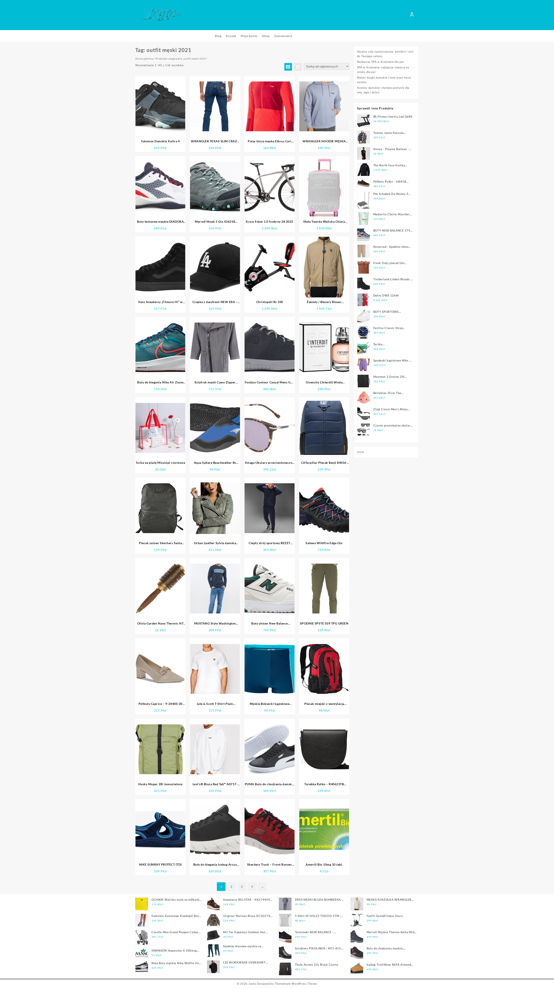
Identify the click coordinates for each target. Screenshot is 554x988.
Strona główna (144, 58)
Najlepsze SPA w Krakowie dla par (380, 61)
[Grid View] (288, 67)
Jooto (252, 983)
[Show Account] (411, 15)
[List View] (298, 67)
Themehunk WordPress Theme (296, 983)
